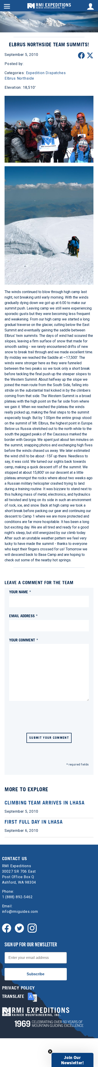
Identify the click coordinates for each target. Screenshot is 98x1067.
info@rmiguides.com (20, 911)
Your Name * (20, 591)
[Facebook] (6, 928)
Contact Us (14, 858)
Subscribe (35, 974)
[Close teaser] (50, 1051)
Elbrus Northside (19, 78)
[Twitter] (19, 928)
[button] (72, 1060)
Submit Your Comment (49, 737)
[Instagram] (32, 928)
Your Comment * (23, 640)
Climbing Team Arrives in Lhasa (45, 803)
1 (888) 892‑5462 (17, 897)
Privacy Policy (18, 988)
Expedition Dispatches (46, 73)
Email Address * (23, 615)
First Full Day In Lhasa (34, 822)
